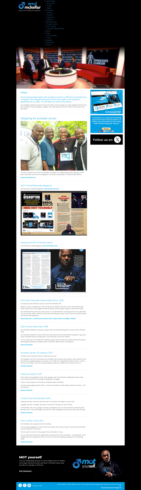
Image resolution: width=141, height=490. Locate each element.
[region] (70, 463)
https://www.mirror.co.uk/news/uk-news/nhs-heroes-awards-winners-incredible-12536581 (48, 318)
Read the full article (27, 345)
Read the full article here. (51, 189)
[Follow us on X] (106, 139)
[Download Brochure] (106, 102)
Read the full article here (28, 177)
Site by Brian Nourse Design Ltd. (111, 488)
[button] (42, 463)
